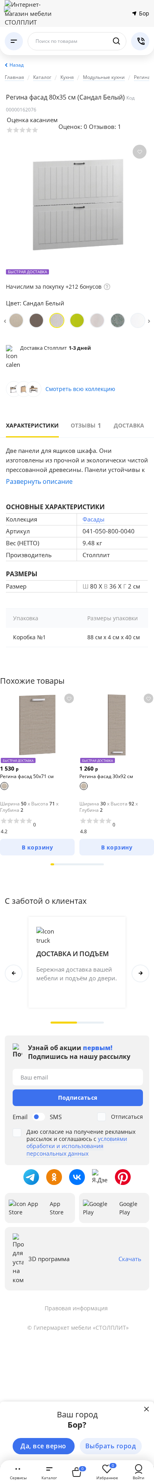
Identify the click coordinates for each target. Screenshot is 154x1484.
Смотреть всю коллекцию (80, 389)
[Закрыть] (146, 1409)
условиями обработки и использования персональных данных (76, 1146)
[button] (52, 864)
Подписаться (78, 1097)
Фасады (94, 519)
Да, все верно (43, 1446)
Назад (16, 64)
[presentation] (5, 320)
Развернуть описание (39, 481)
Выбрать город (110, 1446)
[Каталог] (14, 41)
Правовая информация (76, 1308)
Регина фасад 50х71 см (27, 776)
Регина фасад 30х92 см (106, 776)
